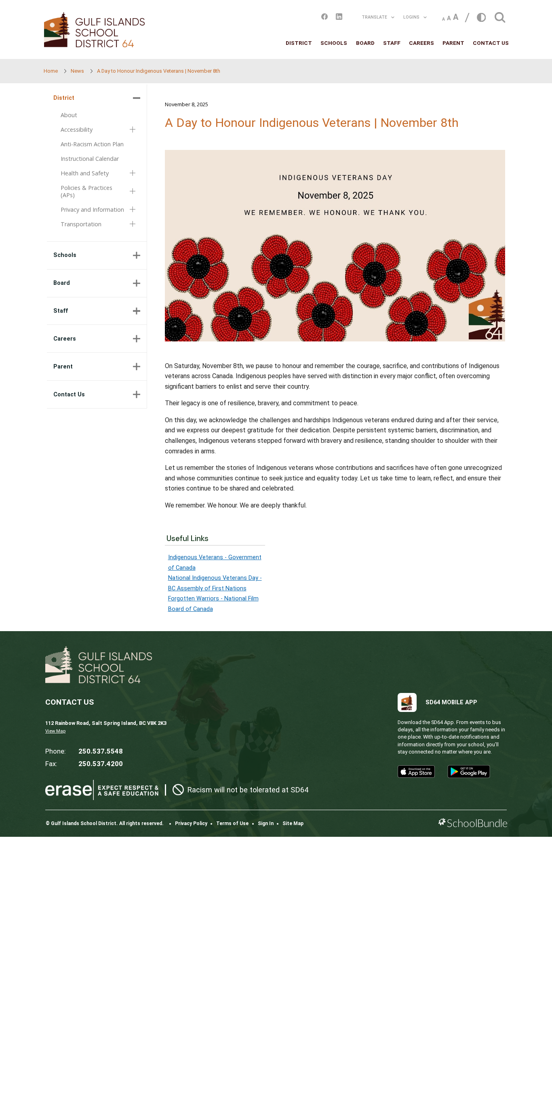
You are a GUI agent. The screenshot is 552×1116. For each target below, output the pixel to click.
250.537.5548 (100, 751)
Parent (453, 43)
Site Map (292, 823)
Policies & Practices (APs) (86, 191)
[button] (500, 15)
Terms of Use (232, 823)
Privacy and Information (92, 209)
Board (365, 43)
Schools (333, 43)
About (69, 115)
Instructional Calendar (90, 158)
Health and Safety (85, 173)
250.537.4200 (100, 764)
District (299, 43)
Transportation (81, 224)
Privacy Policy (191, 823)
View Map (55, 731)
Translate (374, 17)
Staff (391, 43)
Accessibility (77, 129)
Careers (421, 43)
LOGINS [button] (411, 17)
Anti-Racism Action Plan (92, 144)
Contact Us (491, 43)
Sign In (266, 823)
